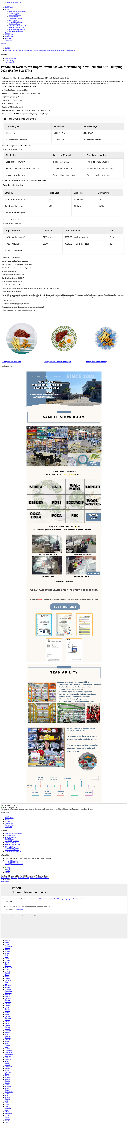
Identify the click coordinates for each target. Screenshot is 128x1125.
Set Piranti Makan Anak (16, 27)
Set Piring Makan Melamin (17, 11)
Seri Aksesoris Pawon (16, 31)
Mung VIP (8, 38)
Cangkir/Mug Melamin (16, 18)
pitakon (3, 811)
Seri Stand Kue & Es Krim (17, 26)
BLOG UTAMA (23, 878)
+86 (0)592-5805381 (11, 862)
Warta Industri (9, 62)
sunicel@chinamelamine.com (14, 864)
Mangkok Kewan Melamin (17, 29)
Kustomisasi (8, 40)
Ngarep (7, 6)
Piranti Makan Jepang (15, 22)
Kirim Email (5, 881)
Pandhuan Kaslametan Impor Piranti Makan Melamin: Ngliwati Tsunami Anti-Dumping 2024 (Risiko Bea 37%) (40, 50)
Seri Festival (13, 20)
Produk (7, 9)
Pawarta (7, 33)
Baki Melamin (13, 17)
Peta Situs (14, 878)
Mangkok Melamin (15, 15)
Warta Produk (9, 60)
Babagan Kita (9, 35)
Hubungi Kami (9, 36)
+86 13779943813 (10, 860)
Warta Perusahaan (10, 58)
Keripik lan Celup (14, 24)
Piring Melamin (14, 13)
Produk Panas (9, 8)
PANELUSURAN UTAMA (39, 878)
